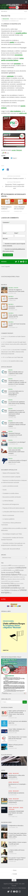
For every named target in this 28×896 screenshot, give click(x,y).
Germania (24, 575)
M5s (23, 579)
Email (16, 233)
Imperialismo (16, 577)
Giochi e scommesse (8, 515)
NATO (6, 581)
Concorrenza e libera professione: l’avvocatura (11, 523)
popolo (12, 581)
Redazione (6, 18)
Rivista (16, 287)
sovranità (13, 588)
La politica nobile (13, 298)
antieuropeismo (4, 565)
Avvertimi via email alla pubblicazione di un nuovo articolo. (14, 250)
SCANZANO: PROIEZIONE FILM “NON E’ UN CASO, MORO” (16, 813)
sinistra (21, 583)
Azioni (10, 773)
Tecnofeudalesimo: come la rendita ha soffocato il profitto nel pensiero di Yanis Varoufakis (17, 382)
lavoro (6, 579)
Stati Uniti (21, 588)
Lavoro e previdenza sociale (10, 486)
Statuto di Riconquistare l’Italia (11, 473)
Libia (21, 579)
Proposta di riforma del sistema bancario (14, 508)
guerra (11, 577)
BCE (7, 568)
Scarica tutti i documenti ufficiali (11, 548)
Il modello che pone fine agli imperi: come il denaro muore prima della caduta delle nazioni (14, 344)
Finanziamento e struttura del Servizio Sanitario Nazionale (12, 538)
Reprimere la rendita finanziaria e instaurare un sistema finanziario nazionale (14, 481)
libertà (18, 579)
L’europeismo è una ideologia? (17, 442)
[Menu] (26, 2)
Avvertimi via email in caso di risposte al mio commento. (14, 244)
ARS (9, 565)
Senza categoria (18, 448)
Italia (2, 579)
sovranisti (5, 588)
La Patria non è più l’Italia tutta (14, 357)
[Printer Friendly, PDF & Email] (5, 153)
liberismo (15, 579)
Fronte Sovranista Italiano (10, 573)
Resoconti (16, 773)
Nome (5, 233)
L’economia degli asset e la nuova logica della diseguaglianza (15, 393)
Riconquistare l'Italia (7, 583)
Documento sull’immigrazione (11, 504)
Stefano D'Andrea (10, 590)
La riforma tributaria (8, 500)
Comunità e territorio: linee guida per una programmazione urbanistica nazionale (13, 544)
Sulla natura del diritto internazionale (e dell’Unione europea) (16, 451)
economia (13, 570)
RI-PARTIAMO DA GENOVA (16, 793)
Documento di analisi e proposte (11, 476)
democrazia (7, 570)
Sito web (5, 238)
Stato (2, 590)
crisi (2, 570)
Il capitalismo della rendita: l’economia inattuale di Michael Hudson (17, 424)
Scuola (4, 489)
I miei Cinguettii (5, 266)
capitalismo (11, 568)
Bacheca (4, 11)
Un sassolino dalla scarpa (16, 361)
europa (21, 570)
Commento (6, 222)
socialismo (4, 586)
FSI (19, 574)
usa (11, 592)
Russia (18, 583)
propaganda (16, 581)
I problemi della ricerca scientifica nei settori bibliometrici (14, 529)
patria (9, 581)
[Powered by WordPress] (8, 888)
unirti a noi (22, 113)
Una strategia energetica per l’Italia (12, 534)
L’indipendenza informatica (15, 825)
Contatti (15, 874)
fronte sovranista (7, 572)
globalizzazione (5, 577)
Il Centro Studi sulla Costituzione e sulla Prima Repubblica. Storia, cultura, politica (17, 835)
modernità (3, 581)
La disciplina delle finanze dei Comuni (13, 511)
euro (17, 570)
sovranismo (14, 585)
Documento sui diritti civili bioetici (12, 497)
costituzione (20, 567)
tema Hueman (22, 888)
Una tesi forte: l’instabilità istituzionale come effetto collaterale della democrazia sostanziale (13, 351)
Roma (15, 583)
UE (18, 590)
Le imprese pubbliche (8, 519)
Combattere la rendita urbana (11, 493)
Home (14, 870)
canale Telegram (17, 150)
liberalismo (10, 579)
